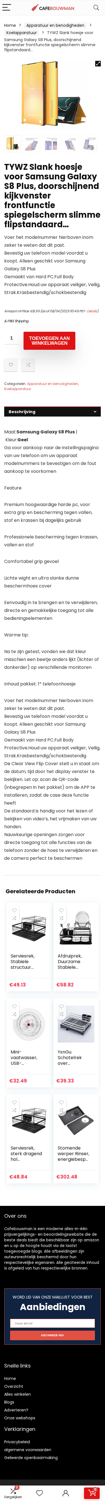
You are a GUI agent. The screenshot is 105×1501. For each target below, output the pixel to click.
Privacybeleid (17, 1442)
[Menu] (6, 7)
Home (10, 25)
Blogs (9, 1402)
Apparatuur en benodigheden (55, 25)
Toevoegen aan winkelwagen (49, 341)
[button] (98, 63)
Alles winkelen (17, 1394)
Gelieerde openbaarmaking (31, 1457)
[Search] (96, 7)
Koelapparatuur (21, 32)
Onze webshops (19, 1418)
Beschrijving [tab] (22, 412)
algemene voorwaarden (27, 1450)
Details (92, 311)
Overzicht (13, 1386)
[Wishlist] (39, 1493)
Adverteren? (16, 1410)
